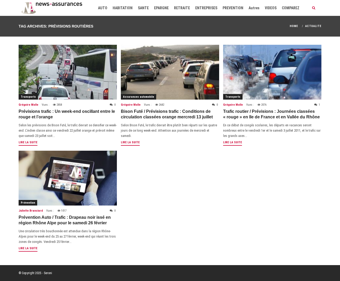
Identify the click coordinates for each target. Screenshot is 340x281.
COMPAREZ (290, 8)
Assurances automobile (138, 97)
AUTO (102, 8)
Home (294, 26)
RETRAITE (182, 8)
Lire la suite (28, 142)
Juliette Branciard (31, 210)
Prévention (28, 202)
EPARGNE (161, 8)
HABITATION (123, 8)
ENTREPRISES (206, 8)
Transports (28, 97)
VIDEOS (271, 8)
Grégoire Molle (28, 104)
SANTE (143, 8)
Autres (254, 8)
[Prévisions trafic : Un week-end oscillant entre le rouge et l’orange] (68, 72)
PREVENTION (233, 8)
